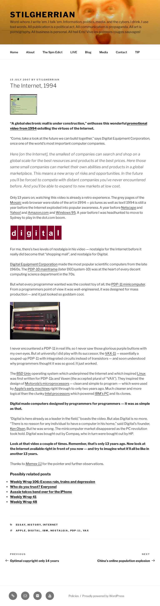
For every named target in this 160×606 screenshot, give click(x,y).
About (30, 52)
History (34, 524)
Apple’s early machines (32, 389)
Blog (88, 52)
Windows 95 (66, 213)
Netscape (128, 208)
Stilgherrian (42, 14)
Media (103, 52)
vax (86, 530)
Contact (121, 52)
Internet (50, 524)
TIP (137, 52)
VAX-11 (110, 353)
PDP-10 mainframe (43, 269)
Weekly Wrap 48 (23, 502)
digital (34, 530)
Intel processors (57, 394)
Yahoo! (15, 213)
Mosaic (15, 203)
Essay (21, 524)
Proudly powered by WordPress (103, 596)
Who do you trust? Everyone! (33, 487)
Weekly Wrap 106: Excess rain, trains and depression (52, 482)
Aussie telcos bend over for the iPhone (41, 492)
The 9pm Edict (52, 52)
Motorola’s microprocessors (47, 384)
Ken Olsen (17, 429)
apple (21, 530)
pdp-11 (75, 530)
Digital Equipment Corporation (34, 264)
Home (14, 52)
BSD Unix (23, 374)
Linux (141, 374)
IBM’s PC (102, 394)
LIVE (73, 52)
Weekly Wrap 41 (23, 497)
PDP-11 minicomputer (128, 284)
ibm (45, 530)
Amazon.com (38, 213)
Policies (74, 596)
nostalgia (59, 530)
